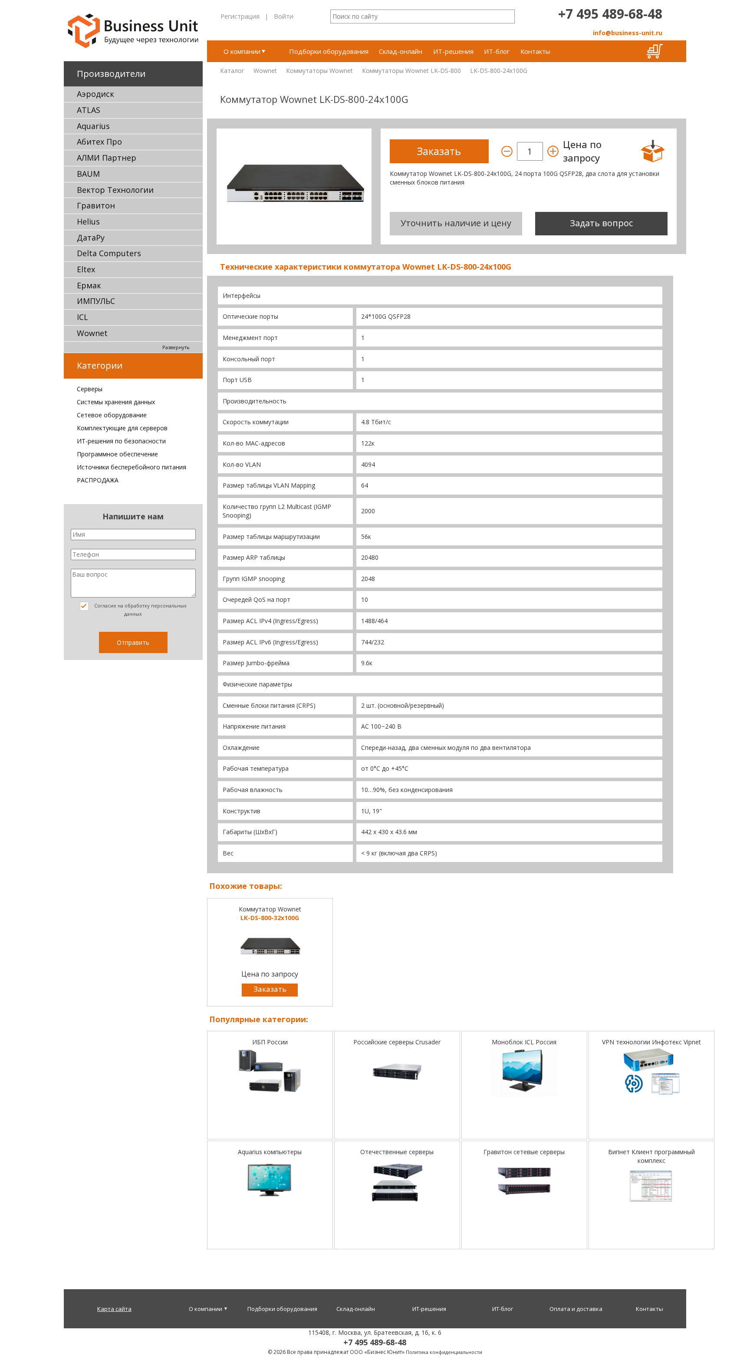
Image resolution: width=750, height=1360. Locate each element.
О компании (242, 51)
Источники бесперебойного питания (131, 467)
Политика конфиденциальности (444, 1352)
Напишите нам (133, 516)
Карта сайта (114, 1309)
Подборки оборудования (328, 51)
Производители (111, 73)
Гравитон (96, 205)
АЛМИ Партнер (106, 157)
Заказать (269, 989)
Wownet (92, 333)
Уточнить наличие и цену (456, 223)
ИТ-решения (453, 51)
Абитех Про (99, 141)
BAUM (88, 173)
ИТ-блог (497, 51)
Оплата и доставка (575, 1309)
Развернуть (176, 347)
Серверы (89, 389)
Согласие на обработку (140, 609)
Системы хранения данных (116, 402)
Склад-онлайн (400, 51)
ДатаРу (91, 237)
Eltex (86, 269)
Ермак (89, 285)
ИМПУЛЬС (96, 301)
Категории (99, 365)
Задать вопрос (601, 223)
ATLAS (88, 110)
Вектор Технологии (115, 190)
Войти (283, 16)
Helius (88, 221)
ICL (82, 317)
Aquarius (93, 126)
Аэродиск (95, 94)
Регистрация (240, 16)
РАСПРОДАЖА (97, 480)
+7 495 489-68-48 (610, 14)
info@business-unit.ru (627, 33)
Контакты (535, 51)
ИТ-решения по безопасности (121, 441)
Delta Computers (109, 253)
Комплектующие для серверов (122, 428)
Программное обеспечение (117, 454)
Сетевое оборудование (112, 415)
